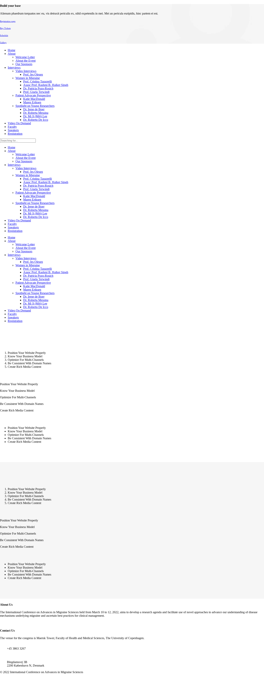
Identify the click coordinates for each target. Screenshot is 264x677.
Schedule (4, 35)
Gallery (3, 42)
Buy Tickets (5, 28)
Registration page (7, 21)
